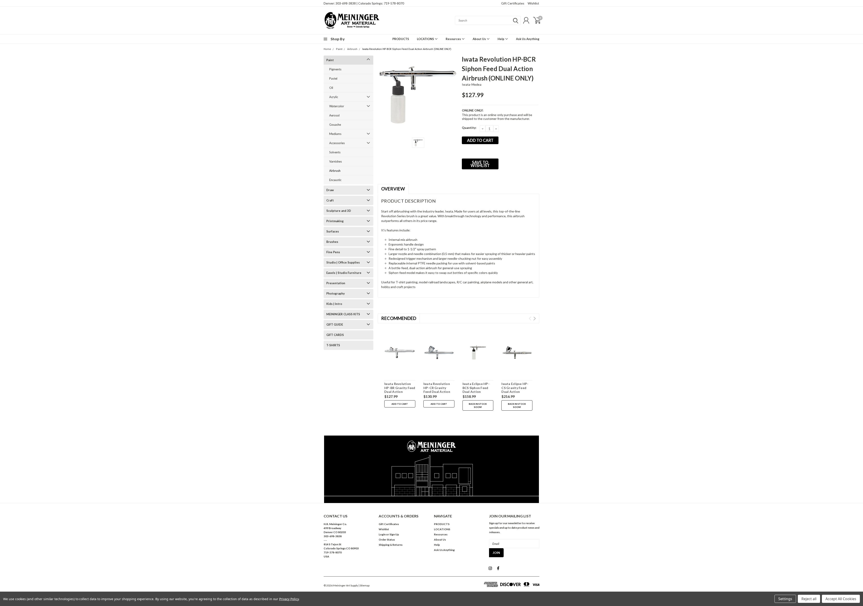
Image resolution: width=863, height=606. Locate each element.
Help (501, 39)
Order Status (387, 539)
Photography (335, 293)
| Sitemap (363, 585)
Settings (785, 598)
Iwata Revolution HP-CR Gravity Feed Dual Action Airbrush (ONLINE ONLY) (437, 391)
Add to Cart (399, 404)
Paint (339, 49)
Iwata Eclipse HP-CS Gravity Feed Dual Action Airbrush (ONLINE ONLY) (515, 391)
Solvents (334, 152)
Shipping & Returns (391, 544)
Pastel (333, 78)
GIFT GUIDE (334, 324)
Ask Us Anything (527, 39)
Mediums (335, 134)
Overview (393, 188)
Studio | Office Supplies (343, 262)
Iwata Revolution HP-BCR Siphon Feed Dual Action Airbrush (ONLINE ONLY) (406, 49)
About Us (480, 39)
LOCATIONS (426, 39)
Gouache (335, 124)
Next (534, 318)
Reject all (808, 598)
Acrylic (333, 97)
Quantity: (469, 128)
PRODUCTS (400, 39)
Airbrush (352, 49)
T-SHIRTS (333, 345)
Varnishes (335, 161)
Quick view (400, 352)
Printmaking (335, 221)
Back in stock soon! (478, 405)
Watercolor (336, 106)
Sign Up (394, 534)
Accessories (337, 143)
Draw (330, 190)
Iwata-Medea (471, 84)
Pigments (335, 69)
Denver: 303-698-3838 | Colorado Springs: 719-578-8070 (364, 3)
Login (382, 534)
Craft (330, 200)
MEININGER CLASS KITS (343, 314)
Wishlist (533, 3)
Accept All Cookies (840, 598)
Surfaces (332, 231)
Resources (454, 39)
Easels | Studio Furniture (343, 273)
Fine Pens (333, 252)
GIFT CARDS (335, 335)
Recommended (398, 318)
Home (327, 49)
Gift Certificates (512, 3)
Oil (331, 87)
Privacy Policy (289, 599)
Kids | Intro (334, 304)
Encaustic (335, 180)
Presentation (335, 283)
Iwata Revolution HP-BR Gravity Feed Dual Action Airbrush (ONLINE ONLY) (399, 391)
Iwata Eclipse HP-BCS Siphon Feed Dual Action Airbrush (476, 390)
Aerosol (334, 115)
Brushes (332, 242)
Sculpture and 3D (338, 210)
